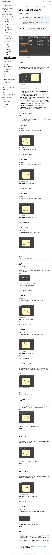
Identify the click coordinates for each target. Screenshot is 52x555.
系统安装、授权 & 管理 (7, 97)
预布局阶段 (36, 6)
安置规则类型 (8, 56)
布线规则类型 (8, 44)
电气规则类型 (8, 42)
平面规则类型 (8, 49)
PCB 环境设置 (6, 21)
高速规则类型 (8, 54)
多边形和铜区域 (6, 64)
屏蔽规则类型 (8, 47)
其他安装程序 (33, 29)
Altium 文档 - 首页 (7, 104)
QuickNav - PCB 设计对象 (8, 84)
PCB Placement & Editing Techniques (37, 541)
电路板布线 (6, 63)
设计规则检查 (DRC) (7, 69)
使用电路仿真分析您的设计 (7, 14)
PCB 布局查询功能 (7, 82)
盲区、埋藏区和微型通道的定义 (10, 30)
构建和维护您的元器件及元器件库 (9, 94)
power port (33, 546)
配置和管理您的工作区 (7, 95)
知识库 (5, 106)
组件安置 (5, 59)
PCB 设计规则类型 (42, 6)
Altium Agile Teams (26, 18)
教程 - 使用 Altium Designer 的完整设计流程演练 (9, 9)
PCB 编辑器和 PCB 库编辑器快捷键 (9, 80)
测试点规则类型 (8, 51)
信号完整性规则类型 (9, 57)
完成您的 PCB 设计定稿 (8, 66)
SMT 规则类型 (8, 46)
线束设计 (4, 92)
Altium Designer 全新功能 (7, 6)
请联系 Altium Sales (44, 22)
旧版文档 (39, 29)
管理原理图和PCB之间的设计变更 (9, 17)
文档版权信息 (6, 103)
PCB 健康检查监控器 (7, 68)
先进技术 (5, 76)
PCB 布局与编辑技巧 (7, 22)
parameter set (43, 546)
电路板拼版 (6, 71)
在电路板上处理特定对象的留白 (10, 34)
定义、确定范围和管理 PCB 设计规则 (10, 39)
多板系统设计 (5, 91)
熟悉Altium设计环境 (6, 11)
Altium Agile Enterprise (35, 18)
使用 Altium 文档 (7, 101)
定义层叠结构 (7, 27)
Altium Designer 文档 (24, 6)
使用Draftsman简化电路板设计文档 (9, 87)
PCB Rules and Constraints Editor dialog (30, 533)
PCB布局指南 (31, 6)
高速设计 (5, 74)
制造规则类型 (8, 52)
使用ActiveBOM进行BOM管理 (8, 16)
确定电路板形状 (7, 26)
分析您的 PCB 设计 (6, 86)
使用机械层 (7, 32)
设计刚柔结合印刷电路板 (8, 72)
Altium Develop (44, 17)
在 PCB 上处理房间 (8, 36)
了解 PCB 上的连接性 (7, 61)
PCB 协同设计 (6, 77)
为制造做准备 (5, 89)
